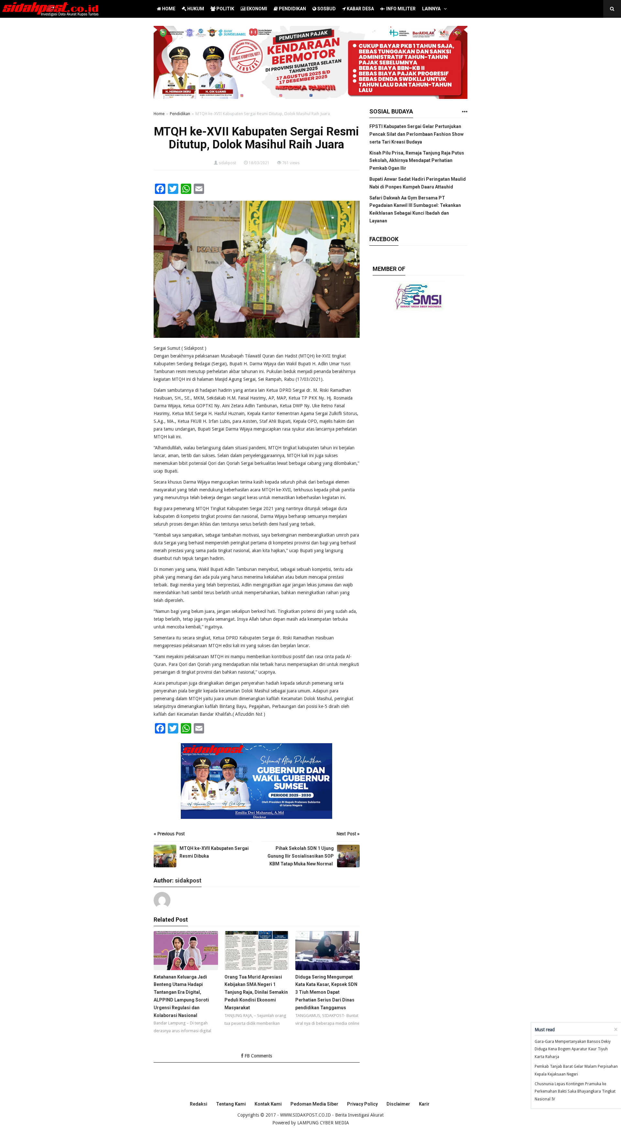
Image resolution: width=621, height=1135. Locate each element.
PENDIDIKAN (292, 8)
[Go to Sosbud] (464, 112)
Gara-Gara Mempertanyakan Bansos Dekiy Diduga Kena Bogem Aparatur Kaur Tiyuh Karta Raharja (573, 1049)
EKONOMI (256, 8)
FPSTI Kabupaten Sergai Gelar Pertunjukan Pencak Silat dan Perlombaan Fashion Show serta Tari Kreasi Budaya (416, 134)
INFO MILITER (400, 8)
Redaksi (198, 1104)
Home (159, 113)
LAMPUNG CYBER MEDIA (323, 1122)
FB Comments (257, 1055)
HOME (168, 8)
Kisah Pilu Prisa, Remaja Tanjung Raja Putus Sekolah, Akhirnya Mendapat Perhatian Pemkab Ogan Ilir (416, 160)
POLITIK (224, 8)
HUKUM (195, 8)
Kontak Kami (268, 1104)
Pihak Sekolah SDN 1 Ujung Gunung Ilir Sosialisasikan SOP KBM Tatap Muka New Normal (300, 856)
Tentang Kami (231, 1104)
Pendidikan (180, 113)
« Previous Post (169, 833)
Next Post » (348, 833)
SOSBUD (326, 8)
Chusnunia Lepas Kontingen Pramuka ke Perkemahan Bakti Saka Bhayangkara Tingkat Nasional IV (575, 1092)
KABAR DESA (360, 8)
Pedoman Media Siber (314, 1104)
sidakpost (227, 163)
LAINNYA (431, 8)
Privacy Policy (362, 1104)
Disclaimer (398, 1104)
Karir (424, 1104)
